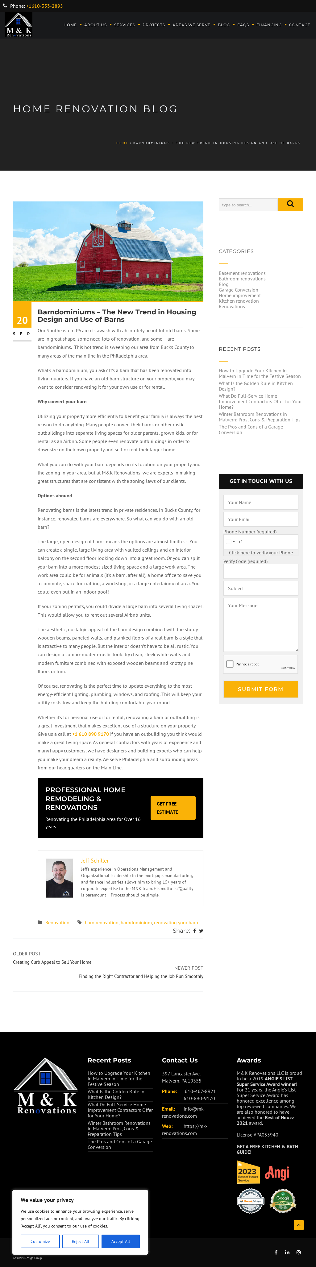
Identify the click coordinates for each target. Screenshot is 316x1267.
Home (70, 25)
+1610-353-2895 (44, 6)
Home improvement (240, 295)
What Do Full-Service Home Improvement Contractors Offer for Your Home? (260, 401)
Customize (40, 1241)
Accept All (120, 1241)
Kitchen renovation (239, 301)
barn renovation (101, 922)
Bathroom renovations (242, 278)
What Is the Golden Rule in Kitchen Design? (256, 386)
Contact (299, 25)
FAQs (243, 25)
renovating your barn (176, 922)
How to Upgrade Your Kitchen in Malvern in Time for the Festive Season (260, 373)
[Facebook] (194, 931)
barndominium (136, 922)
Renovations (58, 922)
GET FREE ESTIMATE (167, 808)
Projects (154, 25)
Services (124, 25)
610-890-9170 (199, 1098)
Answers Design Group (27, 1258)
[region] (80, 1222)
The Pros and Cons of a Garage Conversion (251, 429)
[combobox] (230, 542)
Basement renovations (242, 273)
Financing (269, 25)
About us (95, 25)
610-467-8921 (200, 1091)
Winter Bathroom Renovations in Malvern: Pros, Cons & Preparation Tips (260, 417)
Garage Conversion (238, 290)
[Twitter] (201, 931)
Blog (224, 25)
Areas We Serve (191, 25)
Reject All (80, 1241)
